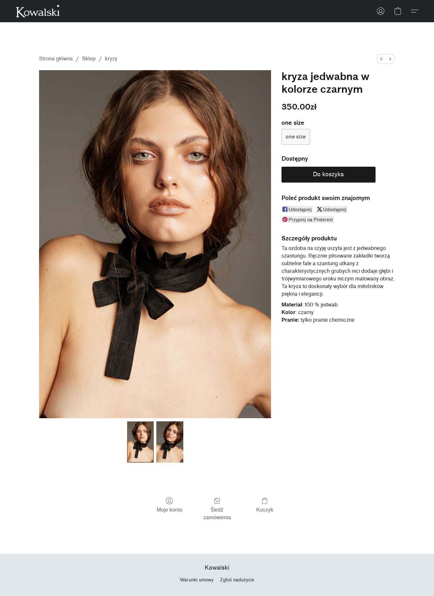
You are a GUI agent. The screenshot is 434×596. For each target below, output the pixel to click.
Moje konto (169, 510)
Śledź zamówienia (217, 513)
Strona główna (56, 59)
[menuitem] (381, 59)
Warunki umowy (197, 580)
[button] (38, 11)
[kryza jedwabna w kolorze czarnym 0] (140, 442)
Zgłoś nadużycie (237, 580)
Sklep (89, 59)
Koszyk (264, 510)
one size (296, 137)
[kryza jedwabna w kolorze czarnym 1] (169, 442)
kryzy (111, 59)
